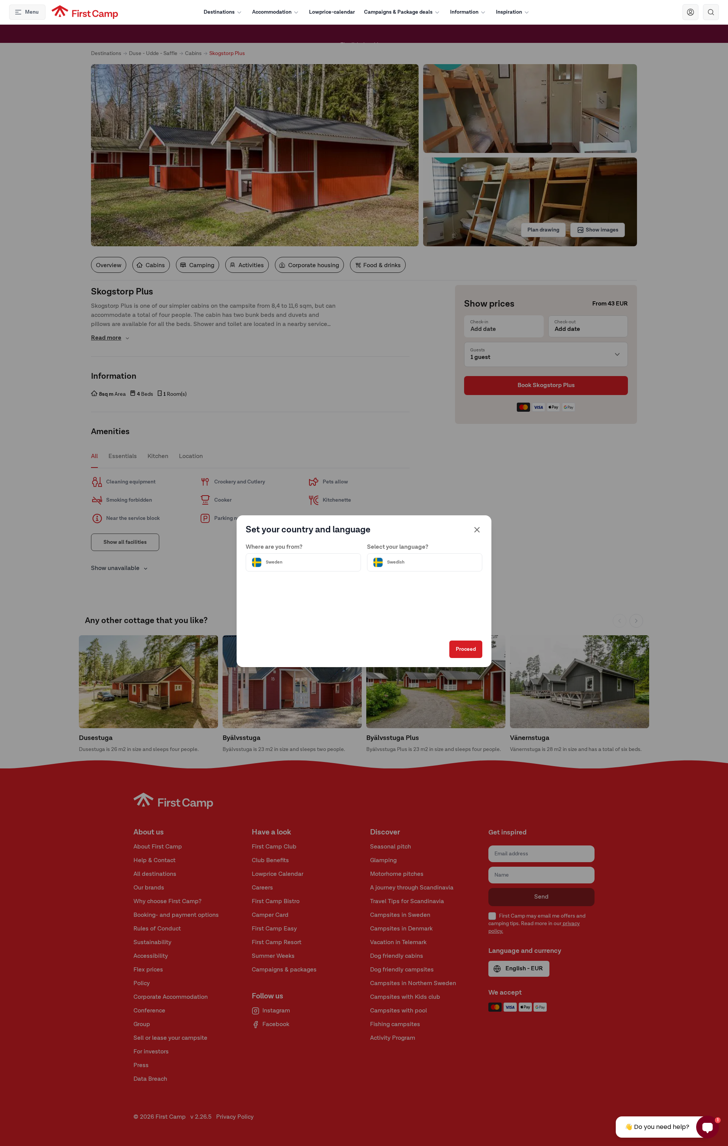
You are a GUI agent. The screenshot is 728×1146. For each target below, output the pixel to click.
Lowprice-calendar (332, 12)
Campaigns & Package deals (398, 12)
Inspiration (509, 12)
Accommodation (272, 12)
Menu (32, 12)
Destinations (219, 12)
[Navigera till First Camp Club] (690, 12)
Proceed (466, 649)
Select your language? (397, 547)
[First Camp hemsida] (85, 12)
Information (464, 12)
